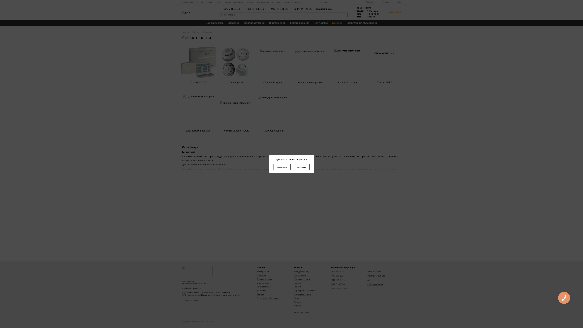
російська (301, 167)
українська (282, 167)
